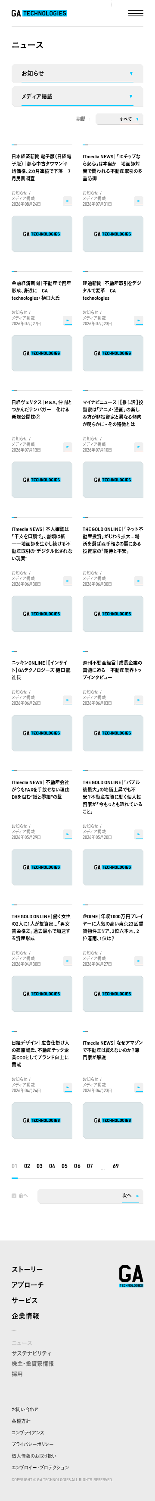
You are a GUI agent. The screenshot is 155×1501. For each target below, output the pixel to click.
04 (52, 1165)
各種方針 (21, 1421)
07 (90, 1165)
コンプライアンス (28, 1433)
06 (77, 1165)
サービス (25, 1300)
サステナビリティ (31, 1353)
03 (40, 1165)
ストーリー (27, 1269)
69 (116, 1165)
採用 (17, 1373)
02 (27, 1165)
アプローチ (28, 1285)
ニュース (22, 1342)
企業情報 (25, 1316)
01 (15, 1165)
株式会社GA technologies (131, 1276)
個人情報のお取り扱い (34, 1456)
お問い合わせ (25, 1410)
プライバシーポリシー (33, 1444)
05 (65, 1165)
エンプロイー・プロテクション (40, 1468)
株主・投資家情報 (33, 1363)
